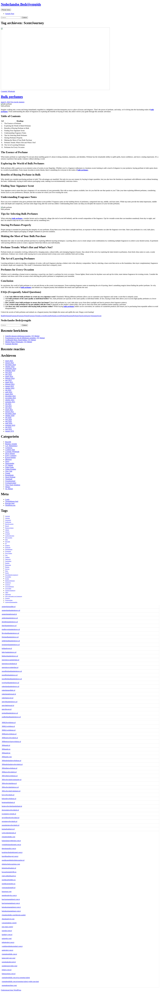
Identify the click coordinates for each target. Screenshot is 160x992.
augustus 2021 (10, 402)
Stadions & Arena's (10, 580)
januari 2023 (9, 386)
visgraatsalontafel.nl (8, 888)
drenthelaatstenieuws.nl (10, 622)
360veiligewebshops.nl (10, 776)
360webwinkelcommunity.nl (11, 780)
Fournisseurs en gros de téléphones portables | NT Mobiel (25, 338)
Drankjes (7, 545)
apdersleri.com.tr (7, 950)
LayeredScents (45, 316)
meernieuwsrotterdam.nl (10, 667)
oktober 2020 (9, 415)
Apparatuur (8, 520)
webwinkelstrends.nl (9, 833)
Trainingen (8, 582)
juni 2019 (8, 429)
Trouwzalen (8, 588)
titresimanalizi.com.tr (9, 848)
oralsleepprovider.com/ (9, 966)
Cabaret (7, 529)
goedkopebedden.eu (9, 880)
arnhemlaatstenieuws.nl (10, 618)
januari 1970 (9, 431)
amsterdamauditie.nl (8, 607)
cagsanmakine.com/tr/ (9, 923)
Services (7, 569)
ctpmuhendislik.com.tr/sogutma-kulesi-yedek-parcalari (20, 981)
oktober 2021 (9, 400)
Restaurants (8, 565)
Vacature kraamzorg (10, 590)
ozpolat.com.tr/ (7, 931)
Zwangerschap (9, 600)
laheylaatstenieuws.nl (9, 652)
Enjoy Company (11, 455)
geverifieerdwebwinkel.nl (10, 818)
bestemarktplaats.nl (8, 802)
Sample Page (9, 14)
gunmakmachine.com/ (9, 985)
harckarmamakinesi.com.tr (11, 899)
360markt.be (6, 753)
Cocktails (7, 533)
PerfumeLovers (55, 316)
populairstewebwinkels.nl (10, 825)
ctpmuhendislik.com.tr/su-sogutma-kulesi (16, 978)
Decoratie (7, 541)
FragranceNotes (23, 316)
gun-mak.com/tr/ (7, 927)
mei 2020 (8, 421)
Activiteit (7, 516)
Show (6, 571)
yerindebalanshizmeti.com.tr (11, 845)
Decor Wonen (10, 453)
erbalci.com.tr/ (7, 970)
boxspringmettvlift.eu (9, 872)
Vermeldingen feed (11, 501)
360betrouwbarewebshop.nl (11, 741)
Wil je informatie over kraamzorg (13, 596)
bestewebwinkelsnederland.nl (12, 806)
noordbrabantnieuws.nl (10, 675)
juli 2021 (8, 404)
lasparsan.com (6, 891)
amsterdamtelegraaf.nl (9, 614)
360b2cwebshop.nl (8, 726)
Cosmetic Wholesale (8, 91)
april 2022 (8, 392)
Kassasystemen (10, 457)
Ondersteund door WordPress (11, 990)
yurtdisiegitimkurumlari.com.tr (12, 946)
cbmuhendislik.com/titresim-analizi (14, 915)
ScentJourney (86, 316)
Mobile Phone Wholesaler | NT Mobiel (18, 342)
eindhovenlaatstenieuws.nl (11, 629)
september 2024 (10, 369)
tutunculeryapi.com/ (8, 958)
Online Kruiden (10, 469)
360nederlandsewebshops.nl (11, 760)
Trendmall (8, 479)
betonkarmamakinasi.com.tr (11, 911)
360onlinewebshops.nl (9, 768)
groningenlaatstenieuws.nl (11, 645)
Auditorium (8, 522)
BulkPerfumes (6, 316)
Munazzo (8, 459)
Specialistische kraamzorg (11, 574)
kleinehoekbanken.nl (9, 868)
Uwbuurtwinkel (10, 483)
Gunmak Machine (11, 344)
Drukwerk (7, 547)
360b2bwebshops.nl (9, 722)
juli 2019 (8, 427)
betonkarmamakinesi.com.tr (11, 907)
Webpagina (8, 594)
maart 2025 (9, 361)
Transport (7, 584)
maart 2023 (9, 382)
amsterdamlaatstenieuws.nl (11, 610)
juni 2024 (8, 372)
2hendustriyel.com (8, 919)
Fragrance (14, 316)
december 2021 (10, 396)
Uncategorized (10, 481)
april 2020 (8, 423)
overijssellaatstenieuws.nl (10, 683)
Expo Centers (8, 553)
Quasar (7, 473)
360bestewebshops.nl (9, 734)
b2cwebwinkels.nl (8, 795)
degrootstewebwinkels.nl (10, 810)
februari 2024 (9, 378)
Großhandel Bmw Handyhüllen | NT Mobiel (20, 340)
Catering (7, 531)
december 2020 (10, 413)
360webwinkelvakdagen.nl (11, 791)
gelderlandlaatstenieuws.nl (11, 641)
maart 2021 (9, 410)
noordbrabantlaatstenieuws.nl (12, 671)
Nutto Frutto (9, 467)
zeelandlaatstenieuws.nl (10, 713)
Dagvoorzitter (8, 537)
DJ (6, 543)
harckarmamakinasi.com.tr (11, 903)
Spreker (7, 578)
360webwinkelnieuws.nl (10, 787)
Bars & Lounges (9, 524)
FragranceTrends (34, 316)
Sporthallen (8, 576)
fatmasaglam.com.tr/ (9, 974)
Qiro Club (8, 471)
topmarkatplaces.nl (8, 829)
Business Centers (9, 527)
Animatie (7, 518)
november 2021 (10, 398)
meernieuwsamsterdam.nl (10, 660)
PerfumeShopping (67, 316)
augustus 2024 (10, 370)
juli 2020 (8, 417)
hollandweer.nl (7, 648)
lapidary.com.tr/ (7, 934)
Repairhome (9, 475)
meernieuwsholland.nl (9, 664)
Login (7, 499)
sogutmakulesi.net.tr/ (9, 962)
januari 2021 (9, 412)
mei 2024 (8, 374)
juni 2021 (8, 406)
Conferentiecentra (9, 535)
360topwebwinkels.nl (9, 772)
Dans (6, 539)
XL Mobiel (9, 489)
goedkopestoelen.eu (8, 884)
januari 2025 (9, 363)
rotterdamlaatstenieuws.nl (10, 686)
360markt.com (7, 757)
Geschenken (8, 561)
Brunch (7, 526)
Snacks (7, 572)
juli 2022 (8, 390)
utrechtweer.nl (6, 709)
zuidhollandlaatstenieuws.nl (11, 717)
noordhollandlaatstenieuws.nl (12, 679)
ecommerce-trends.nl (9, 814)
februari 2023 (9, 384)
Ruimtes (7, 567)
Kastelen (7, 563)
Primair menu (6, 10)
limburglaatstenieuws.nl (10, 656)
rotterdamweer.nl (7, 698)
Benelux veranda (11, 444)
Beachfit (8, 442)
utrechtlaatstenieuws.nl (9, 702)
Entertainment (8, 549)
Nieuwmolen (9, 463)
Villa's (6, 592)
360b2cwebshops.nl (8, 730)
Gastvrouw (8, 559)
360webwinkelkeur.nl (9, 783)
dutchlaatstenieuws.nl (9, 626)
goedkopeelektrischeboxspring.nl (13, 860)
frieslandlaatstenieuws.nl (10, 637)
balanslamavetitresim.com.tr (11, 841)
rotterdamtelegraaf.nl (9, 694)
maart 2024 (9, 376)
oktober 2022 (9, 388)
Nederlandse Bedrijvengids (21, 4)
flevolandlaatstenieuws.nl (10, 633)
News (7, 461)
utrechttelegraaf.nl (8, 705)
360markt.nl (6, 745)
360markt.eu (6, 749)
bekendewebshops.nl (9, 799)
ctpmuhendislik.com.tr (9, 954)
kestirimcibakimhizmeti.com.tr (12, 852)
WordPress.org (10, 505)
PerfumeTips (77, 316)
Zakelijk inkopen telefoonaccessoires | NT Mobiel (22, 336)
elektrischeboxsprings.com (11, 864)
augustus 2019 (10, 425)
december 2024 (10, 365)
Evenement (8, 551)
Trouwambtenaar (9, 586)
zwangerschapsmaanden (11, 602)
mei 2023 (8, 380)
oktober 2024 (9, 367)
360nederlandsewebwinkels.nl (12, 764)
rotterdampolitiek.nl (8, 690)
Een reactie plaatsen (17, 102)
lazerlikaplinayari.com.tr (10, 856)
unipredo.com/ (7, 938)
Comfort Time (10, 450)
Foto (6, 555)
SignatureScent (96, 316)
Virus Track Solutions (12, 485)
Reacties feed (9, 503)
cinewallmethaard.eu (9, 876)
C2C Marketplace (11, 446)
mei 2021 (8, 408)
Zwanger (7, 598)
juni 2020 (8, 419)
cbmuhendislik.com (8, 837)
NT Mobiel (9, 465)
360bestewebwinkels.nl (10, 738)
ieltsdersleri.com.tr (8, 942)
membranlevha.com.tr (9, 895)
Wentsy (7, 487)
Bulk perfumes (12, 97)
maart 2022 (9, 394)
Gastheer (7, 557)
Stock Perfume (10, 477)
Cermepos (8, 448)
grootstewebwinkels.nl (9, 821)
